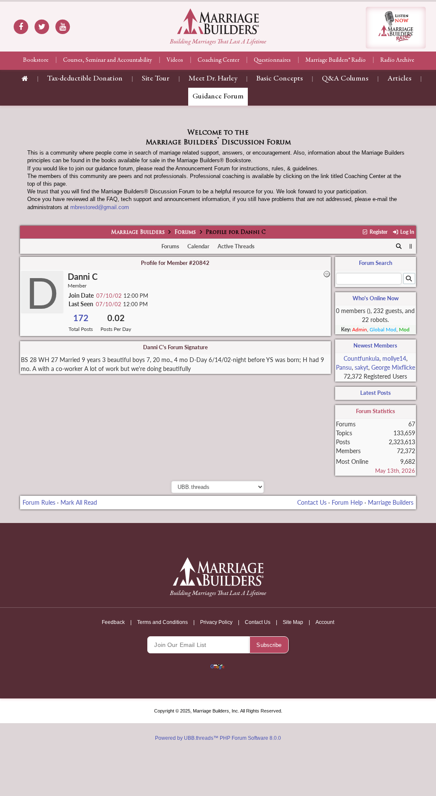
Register (377, 232)
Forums (185, 232)
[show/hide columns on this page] (410, 246)
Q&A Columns (345, 79)
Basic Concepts (279, 79)
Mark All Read (78, 502)
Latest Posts (375, 392)
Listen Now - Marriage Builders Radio (396, 27)
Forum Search (375, 262)
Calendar (198, 246)
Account (325, 622)
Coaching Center (218, 60)
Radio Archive (397, 60)
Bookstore (36, 60)
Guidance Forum (218, 97)
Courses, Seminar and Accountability (107, 60)
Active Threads (236, 246)
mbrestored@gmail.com (99, 207)
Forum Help (347, 502)
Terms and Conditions (162, 622)
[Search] (398, 246)
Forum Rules (39, 502)
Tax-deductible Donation (85, 79)
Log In (406, 232)
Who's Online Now (376, 298)
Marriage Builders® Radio (335, 60)
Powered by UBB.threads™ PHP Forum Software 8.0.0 (218, 738)
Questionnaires (272, 60)
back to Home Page (218, 21)
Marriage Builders (138, 232)
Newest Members (375, 345)
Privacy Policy (216, 622)
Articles (399, 79)
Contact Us (312, 502)
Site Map (293, 622)
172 (81, 318)
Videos (174, 60)
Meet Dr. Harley (213, 79)
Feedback (113, 622)
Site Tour (155, 79)
